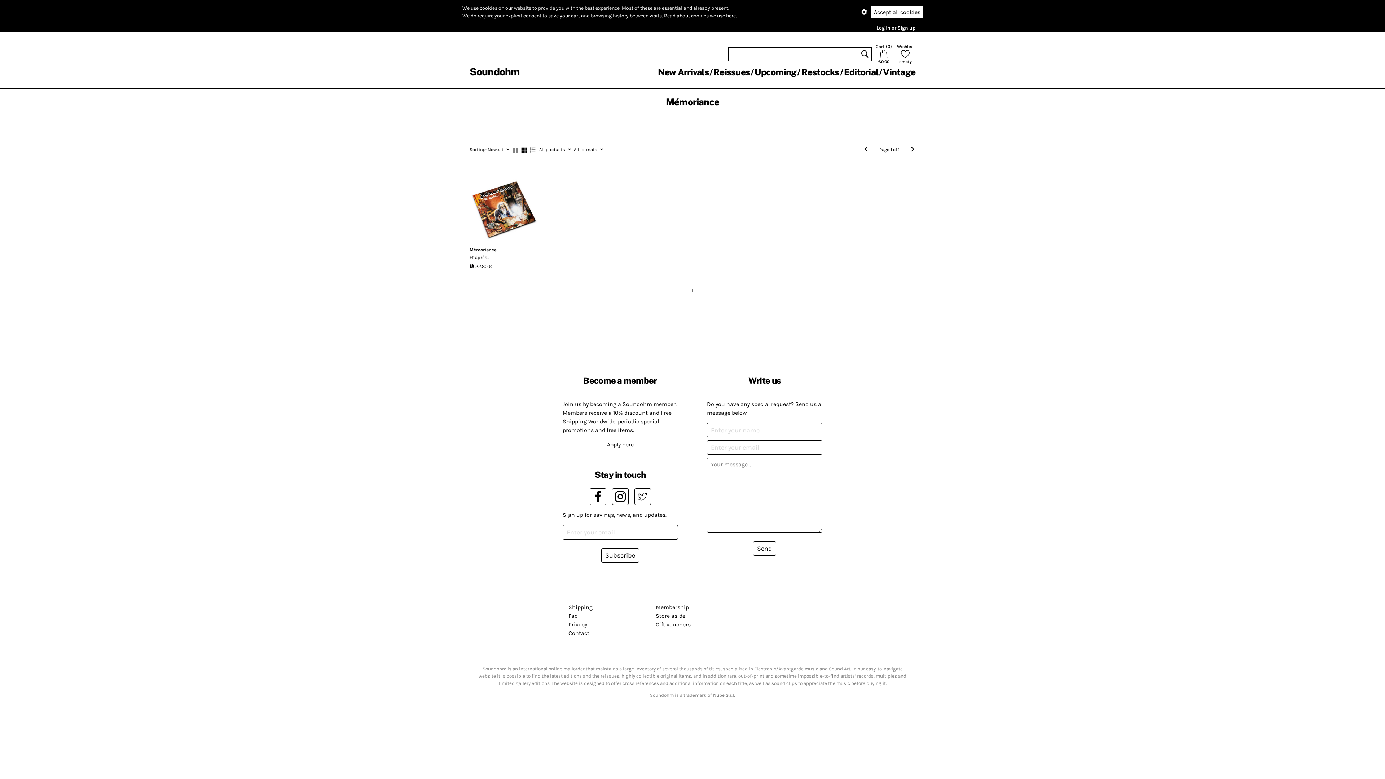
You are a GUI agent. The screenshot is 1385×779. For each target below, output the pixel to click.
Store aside (670, 615)
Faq (573, 615)
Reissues (731, 72)
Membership (672, 607)
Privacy (577, 624)
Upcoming (775, 72)
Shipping (580, 607)
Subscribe (620, 555)
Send (764, 549)
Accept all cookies (897, 12)
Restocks (820, 72)
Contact (578, 633)
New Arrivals (683, 72)
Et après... (479, 257)
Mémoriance (483, 249)
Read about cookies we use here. (700, 16)
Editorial (861, 72)
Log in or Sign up (895, 28)
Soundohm (494, 72)
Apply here (620, 444)
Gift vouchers (673, 624)
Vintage (899, 72)
